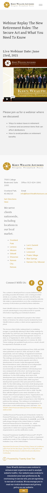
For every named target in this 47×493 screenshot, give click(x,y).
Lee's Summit (32, 245)
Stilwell (13, 253)
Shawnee (14, 257)
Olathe (29, 248)
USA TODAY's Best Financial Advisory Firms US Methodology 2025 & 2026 (22, 408)
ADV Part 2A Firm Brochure (13, 448)
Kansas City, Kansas (13, 263)
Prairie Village (32, 255)
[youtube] (41, 283)
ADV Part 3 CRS (29, 448)
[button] (23, 479)
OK (23, 491)
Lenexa (13, 247)
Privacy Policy (24, 446)
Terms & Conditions (37, 446)
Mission (13, 250)
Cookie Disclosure (26, 451)
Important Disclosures (10, 446)
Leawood (31, 252)
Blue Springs (32, 258)
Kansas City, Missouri (36, 262)
